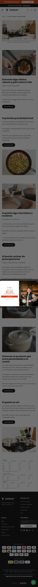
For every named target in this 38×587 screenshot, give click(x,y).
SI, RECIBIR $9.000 (9, 296)
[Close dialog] (37, 281)
